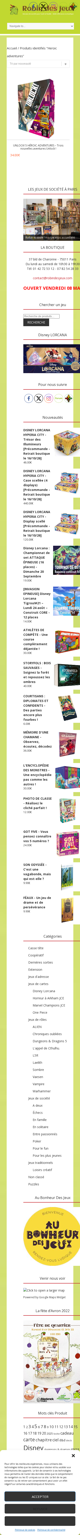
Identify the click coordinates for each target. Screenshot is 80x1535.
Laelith (37, 1062)
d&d (62, 1440)
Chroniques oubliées (47, 1034)
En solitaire (40, 1127)
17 (30, 1433)
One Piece (40, 1012)
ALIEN (37, 1027)
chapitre (44, 1439)
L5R (35, 1055)
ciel (55, 1439)
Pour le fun (40, 1148)
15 (76, 1426)
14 (70, 1426)
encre (75, 1449)
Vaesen (38, 1077)
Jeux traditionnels (40, 1163)
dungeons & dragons (57, 1449)
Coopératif (36, 955)
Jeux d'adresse (38, 977)
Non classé (36, 1177)
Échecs (38, 1112)
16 (25, 1433)
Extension (35, 969)
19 (39, 1433)
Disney (33, 1447)
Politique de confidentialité (51, 1529)
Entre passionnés (45, 1134)
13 (66, 1426)
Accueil (12, 48)
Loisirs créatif (42, 1170)
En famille (40, 1120)
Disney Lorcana (44, 991)
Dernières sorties (40, 962)
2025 (50, 1433)
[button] (73, 1455)
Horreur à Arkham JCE (48, 998)
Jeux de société (39, 1098)
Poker (37, 1141)
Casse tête (36, 948)
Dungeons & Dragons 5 (50, 1041)
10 (51, 1426)
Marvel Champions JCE (49, 1005)
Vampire (38, 1084)
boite (57, 1433)
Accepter (40, 1496)
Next (76, 197)
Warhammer (42, 1091)
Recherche (36, 322)
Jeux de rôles (37, 1019)
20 (44, 1433)
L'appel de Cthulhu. (46, 1048)
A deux (37, 1105)
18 (35, 1433)
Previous (29, 197)
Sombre (38, 1070)
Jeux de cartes (38, 984)
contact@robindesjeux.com (52, 278)
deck (69, 1440)
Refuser (40, 1509)
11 (56, 1426)
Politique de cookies (25, 1529)
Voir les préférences (40, 1521)
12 (61, 1426)
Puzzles (33, 1184)
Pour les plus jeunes (47, 1155)
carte (29, 1439)
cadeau (67, 1433)
